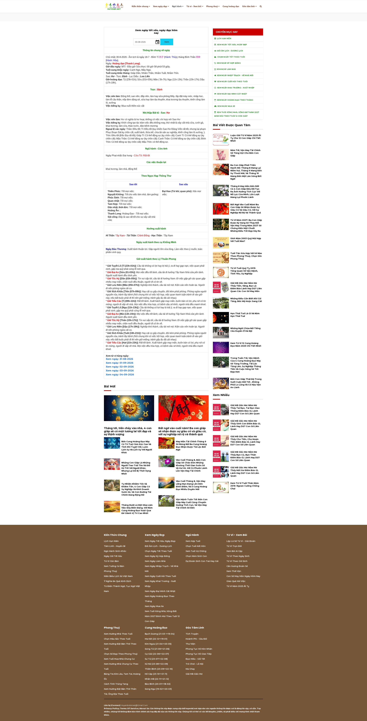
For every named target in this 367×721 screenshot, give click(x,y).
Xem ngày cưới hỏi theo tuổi (160, 576)
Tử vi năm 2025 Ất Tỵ (238, 586)
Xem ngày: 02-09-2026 (120, 366)
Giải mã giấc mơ (194, 674)
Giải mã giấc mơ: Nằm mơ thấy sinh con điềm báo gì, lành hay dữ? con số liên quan (245, 425)
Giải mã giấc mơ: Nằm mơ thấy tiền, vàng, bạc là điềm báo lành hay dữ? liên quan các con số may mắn (246, 287)
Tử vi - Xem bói (194, 6)
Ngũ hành (177, 6)
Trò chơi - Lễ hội (194, 664)
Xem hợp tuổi (193, 541)
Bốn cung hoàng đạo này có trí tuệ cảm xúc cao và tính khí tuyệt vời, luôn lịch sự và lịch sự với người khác (136, 447)
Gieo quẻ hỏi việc (236, 581)
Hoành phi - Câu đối (196, 639)
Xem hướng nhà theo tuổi (118, 634)
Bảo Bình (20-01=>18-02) (157, 684)
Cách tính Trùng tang (116, 684)
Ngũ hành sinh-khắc (115, 551)
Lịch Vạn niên (111, 541)
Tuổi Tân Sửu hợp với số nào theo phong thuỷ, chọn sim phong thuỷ (246, 256)
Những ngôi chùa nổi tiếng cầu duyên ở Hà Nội (245, 329)
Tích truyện (192, 634)
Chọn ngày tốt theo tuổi (158, 551)
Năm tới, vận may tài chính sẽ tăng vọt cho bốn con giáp (245, 153)
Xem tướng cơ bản (114, 566)
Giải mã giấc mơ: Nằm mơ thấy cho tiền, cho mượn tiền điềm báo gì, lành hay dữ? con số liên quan (245, 440)
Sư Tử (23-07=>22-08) (156, 659)
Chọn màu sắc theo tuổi (117, 639)
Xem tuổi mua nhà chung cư (119, 659)
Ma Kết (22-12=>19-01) (156, 639)
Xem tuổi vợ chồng (196, 551)
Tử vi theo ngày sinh (238, 556)
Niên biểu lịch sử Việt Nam (118, 576)
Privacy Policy (111, 708)
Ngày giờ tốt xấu (113, 556)
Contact (116, 705)
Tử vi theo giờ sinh (237, 561)
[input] (146, 42)
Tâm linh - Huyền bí (114, 546)
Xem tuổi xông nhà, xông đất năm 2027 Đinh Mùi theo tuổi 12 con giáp (162, 616)
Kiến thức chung (140, 6)
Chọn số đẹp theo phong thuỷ (120, 654)
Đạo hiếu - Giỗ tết (195, 659)
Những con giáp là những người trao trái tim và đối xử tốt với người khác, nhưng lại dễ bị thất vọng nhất (136, 468)
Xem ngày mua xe (154, 606)
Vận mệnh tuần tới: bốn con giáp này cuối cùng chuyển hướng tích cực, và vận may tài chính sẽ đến (191, 503)
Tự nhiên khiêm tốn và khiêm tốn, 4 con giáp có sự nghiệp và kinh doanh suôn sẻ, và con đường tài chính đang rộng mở (136, 489)
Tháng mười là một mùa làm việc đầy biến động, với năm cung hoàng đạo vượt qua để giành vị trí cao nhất (137, 509)
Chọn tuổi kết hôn (196, 546)
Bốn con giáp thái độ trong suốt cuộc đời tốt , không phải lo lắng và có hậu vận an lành (245, 383)
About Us (144, 708)
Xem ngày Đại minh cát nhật (160, 591)
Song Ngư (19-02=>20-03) (158, 689)
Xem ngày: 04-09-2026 (120, 374)
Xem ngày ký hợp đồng (157, 556)
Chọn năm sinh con (196, 556)
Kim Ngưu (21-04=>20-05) (158, 644)
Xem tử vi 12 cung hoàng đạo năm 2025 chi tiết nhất (245, 344)
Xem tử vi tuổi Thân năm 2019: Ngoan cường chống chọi (244, 486)
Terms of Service (129, 708)
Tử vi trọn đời (234, 546)
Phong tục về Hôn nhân (199, 649)
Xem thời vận (234, 571)
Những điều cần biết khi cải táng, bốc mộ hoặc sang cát (246, 300)
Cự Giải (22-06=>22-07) (157, 654)
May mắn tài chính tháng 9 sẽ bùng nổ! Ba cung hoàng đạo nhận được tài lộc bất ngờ (191, 445)
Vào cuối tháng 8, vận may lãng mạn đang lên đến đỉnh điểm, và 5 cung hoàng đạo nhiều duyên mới (191, 485)
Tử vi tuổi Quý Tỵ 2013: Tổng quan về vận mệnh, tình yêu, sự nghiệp (244, 271)
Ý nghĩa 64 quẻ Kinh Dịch (117, 581)
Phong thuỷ (212, 6)
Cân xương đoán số (237, 566)
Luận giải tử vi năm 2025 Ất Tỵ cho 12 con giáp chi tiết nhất (245, 138)
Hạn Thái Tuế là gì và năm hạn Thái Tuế (244, 314)
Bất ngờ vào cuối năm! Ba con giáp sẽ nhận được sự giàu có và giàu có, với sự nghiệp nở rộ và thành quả (182, 431)
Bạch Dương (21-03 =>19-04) (159, 634)
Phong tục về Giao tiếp (199, 654)
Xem (166, 42)
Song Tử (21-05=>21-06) (157, 649)
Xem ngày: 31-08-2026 (119, 359)
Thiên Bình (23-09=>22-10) (159, 669)
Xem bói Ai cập (234, 551)
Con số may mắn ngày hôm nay (243, 576)
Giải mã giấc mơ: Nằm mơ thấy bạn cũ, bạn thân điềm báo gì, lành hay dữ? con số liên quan (245, 456)
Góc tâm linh (248, 6)
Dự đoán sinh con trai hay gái (202, 561)
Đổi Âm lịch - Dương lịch (158, 546)
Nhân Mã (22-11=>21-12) (157, 679)
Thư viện (190, 644)
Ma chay (190, 669)
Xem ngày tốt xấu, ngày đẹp (160, 541)
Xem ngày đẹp (160, 6)
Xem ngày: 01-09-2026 (119, 363)
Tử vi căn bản (111, 561)
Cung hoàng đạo (231, 6)
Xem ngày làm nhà (155, 561)
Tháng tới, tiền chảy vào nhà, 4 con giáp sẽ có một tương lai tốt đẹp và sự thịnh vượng (128, 431)
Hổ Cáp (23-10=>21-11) (156, 674)
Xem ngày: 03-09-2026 (120, 370)
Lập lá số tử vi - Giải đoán (241, 541)
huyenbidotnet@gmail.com (134, 705)
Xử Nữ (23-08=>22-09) (156, 664)
